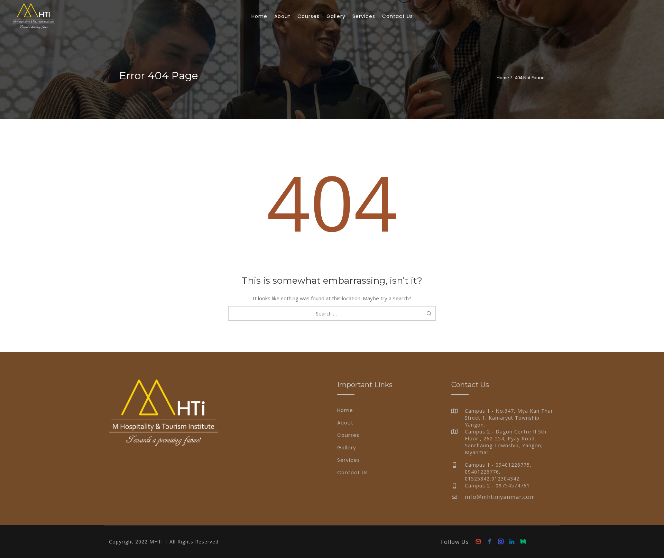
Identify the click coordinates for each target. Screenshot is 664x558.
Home (503, 77)
